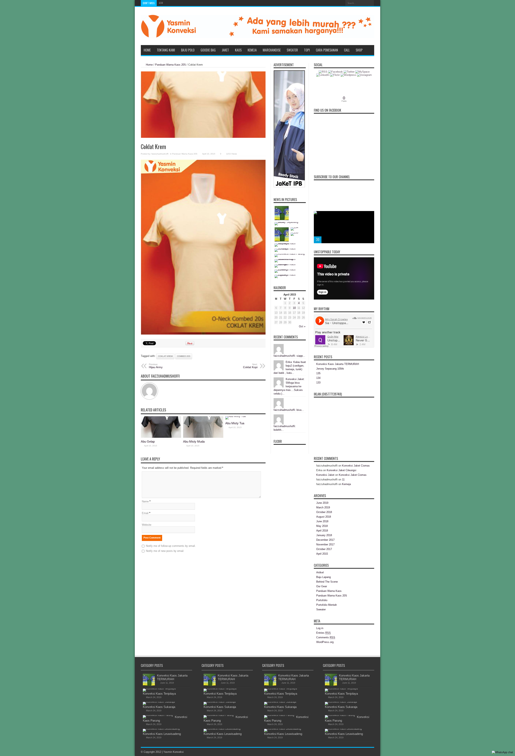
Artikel (320, 572)
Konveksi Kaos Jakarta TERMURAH (337, 364)
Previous (370, 215)
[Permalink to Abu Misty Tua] (235, 416)
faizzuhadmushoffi (159, 154)
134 (318, 377)
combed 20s (183, 356)
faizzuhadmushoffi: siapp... (289, 355)
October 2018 (324, 512)
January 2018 (324, 535)
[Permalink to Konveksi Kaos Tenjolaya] (159, 688)
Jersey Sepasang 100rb (330, 368)
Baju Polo (188, 50)
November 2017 (325, 544)
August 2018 (323, 516)
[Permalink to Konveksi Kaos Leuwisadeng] (161, 728)
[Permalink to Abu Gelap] (161, 436)
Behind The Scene (327, 581)
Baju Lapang (323, 577)
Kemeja (252, 50)
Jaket (225, 50)
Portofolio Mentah (326, 604)
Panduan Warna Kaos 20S (170, 64)
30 (317, 239)
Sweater (292, 50)
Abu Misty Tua (234, 423)
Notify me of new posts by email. (165, 550)
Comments (325, 637)
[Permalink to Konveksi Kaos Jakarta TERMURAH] (149, 684)
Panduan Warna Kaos (329, 590)
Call (347, 50)
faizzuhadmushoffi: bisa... (289, 409)
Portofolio (321, 600)
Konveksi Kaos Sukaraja (159, 707)
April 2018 (322, 530)
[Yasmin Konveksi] (257, 35)
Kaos (238, 50)
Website (146, 524)
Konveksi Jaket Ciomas (356, 465)
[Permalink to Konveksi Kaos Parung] (158, 715)
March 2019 (323, 507)
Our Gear (321, 586)
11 (343, 479)
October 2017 (324, 549)
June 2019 (322, 502)
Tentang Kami (166, 50)
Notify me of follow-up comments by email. (171, 545)
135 (318, 373)
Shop (359, 50)
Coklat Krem (165, 356)
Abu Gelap (148, 441)
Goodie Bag (208, 50)
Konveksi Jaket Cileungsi (341, 470)
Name (145, 501)
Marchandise (272, 50)
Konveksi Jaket (325, 474)
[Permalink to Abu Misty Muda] (203, 436)
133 (161, 3)
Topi (307, 50)
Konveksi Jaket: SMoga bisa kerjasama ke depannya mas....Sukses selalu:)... (289, 386)
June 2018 (322, 521)
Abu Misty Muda (194, 441)
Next (370, 221)
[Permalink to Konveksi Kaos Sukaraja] (159, 701)
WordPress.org (325, 642)
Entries (323, 632)
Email (145, 513)
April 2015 (322, 553)
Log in (319, 628)
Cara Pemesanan (327, 50)
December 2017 (325, 539)
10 (294, 307)
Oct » (302, 326)
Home (147, 50)
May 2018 (322, 525)
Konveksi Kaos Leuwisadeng (162, 733)
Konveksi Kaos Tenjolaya (159, 693)
